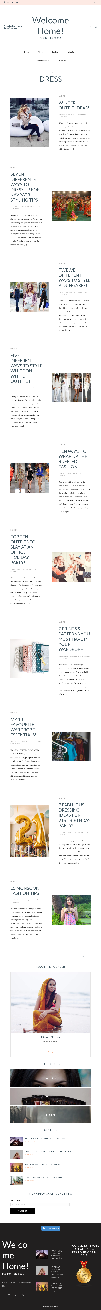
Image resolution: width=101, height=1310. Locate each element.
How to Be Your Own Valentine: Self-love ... (48, 1138)
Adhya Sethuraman (82, 656)
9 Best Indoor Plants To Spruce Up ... (44, 1177)
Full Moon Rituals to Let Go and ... (43, 1164)
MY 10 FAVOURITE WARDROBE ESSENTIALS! (23, 727)
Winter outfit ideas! (74, 105)
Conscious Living (43, 60)
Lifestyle (72, 52)
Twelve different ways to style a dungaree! (75, 277)
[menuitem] (93, 3)
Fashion (55, 52)
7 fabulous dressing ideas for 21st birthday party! (75, 815)
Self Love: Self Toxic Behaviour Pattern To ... (48, 1151)
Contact (63, 60)
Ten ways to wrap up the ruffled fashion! (73, 458)
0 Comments (64, 658)
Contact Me (93, 3)
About (41, 52)
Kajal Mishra (31, 900)
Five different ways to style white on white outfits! (26, 368)
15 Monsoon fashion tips (24, 890)
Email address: (15, 1201)
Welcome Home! (50, 25)
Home (26, 52)
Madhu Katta (78, 115)
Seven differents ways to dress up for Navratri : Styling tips (25, 186)
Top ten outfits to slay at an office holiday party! (22, 549)
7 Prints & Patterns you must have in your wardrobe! (74, 639)
